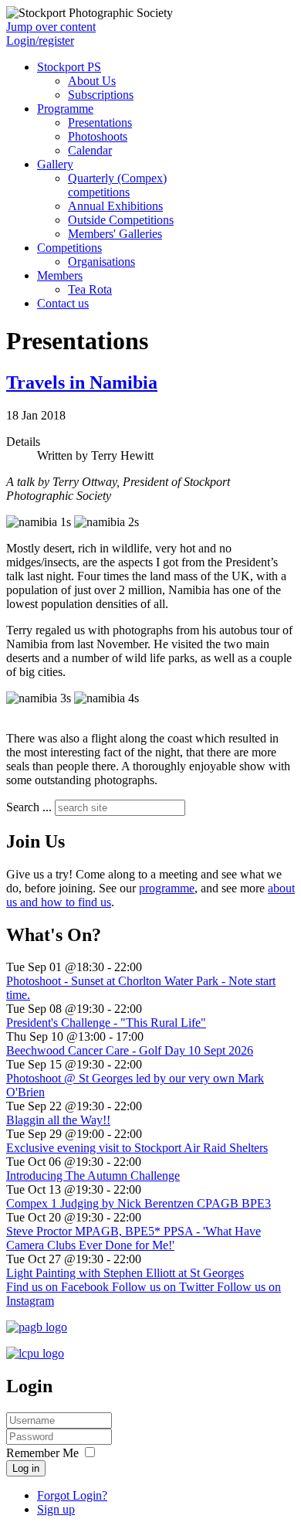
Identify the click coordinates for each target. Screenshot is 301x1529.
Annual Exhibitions (115, 205)
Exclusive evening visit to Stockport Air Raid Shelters (137, 1147)
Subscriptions (101, 94)
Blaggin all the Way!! (58, 1119)
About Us (92, 80)
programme (166, 888)
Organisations (101, 261)
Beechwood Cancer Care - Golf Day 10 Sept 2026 (129, 1050)
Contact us (63, 303)
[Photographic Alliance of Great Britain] (36, 1327)
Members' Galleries (115, 233)
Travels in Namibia (81, 382)
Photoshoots (97, 136)
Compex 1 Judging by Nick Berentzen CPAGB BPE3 (138, 1203)
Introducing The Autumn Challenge (93, 1175)
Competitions (69, 247)
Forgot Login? (72, 1495)
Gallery (55, 164)
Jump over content (51, 26)
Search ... (29, 807)
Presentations (100, 122)
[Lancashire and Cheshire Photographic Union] (35, 1353)
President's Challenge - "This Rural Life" (106, 1022)
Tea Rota (90, 289)
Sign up (56, 1509)
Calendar (90, 150)
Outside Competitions (121, 219)
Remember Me (42, 1452)
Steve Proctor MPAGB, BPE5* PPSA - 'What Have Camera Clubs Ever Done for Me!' (133, 1238)
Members (60, 275)
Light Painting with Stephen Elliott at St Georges (125, 1272)
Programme (65, 108)
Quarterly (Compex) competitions (117, 185)
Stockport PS (69, 66)
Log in (25, 1468)
